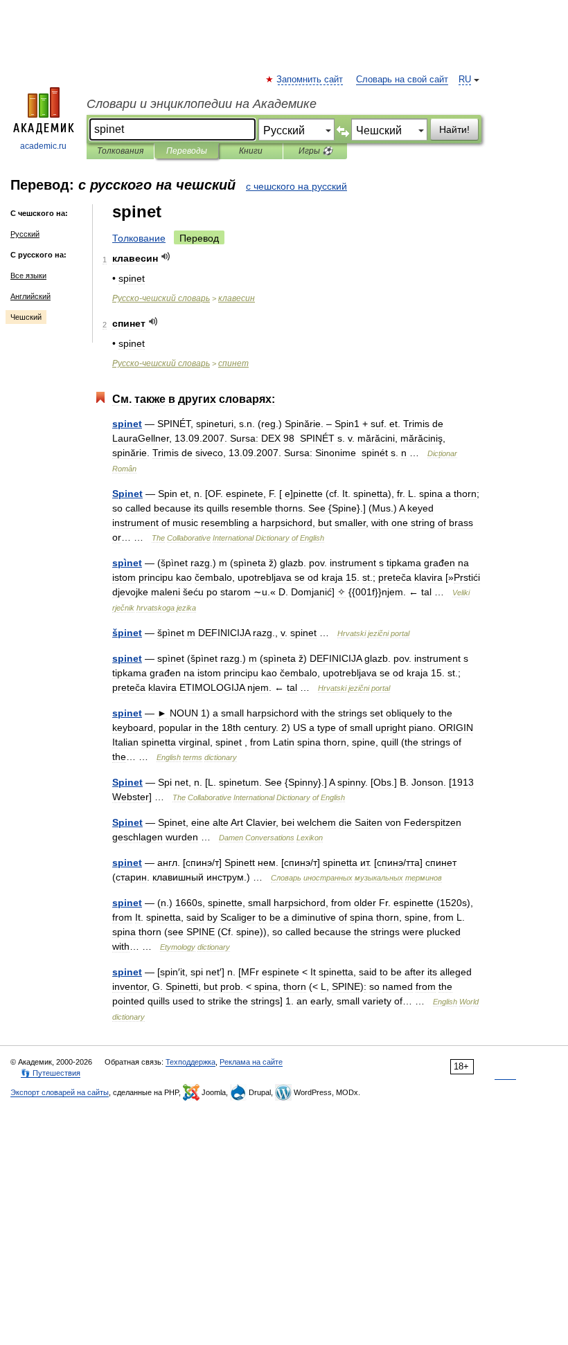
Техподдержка (190, 1062)
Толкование (139, 238)
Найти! (454, 129)
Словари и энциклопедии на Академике (202, 104)
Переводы (186, 151)
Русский (24, 234)
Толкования (120, 151)
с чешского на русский (296, 186)
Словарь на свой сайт (402, 79)
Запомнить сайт (310, 79)
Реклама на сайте (251, 1062)
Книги (251, 151)
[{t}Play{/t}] (166, 256)
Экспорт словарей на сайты (59, 1092)
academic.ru (43, 146)
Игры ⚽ (315, 151)
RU (465, 79)
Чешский (26, 317)
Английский (30, 296)
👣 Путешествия (50, 1073)
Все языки (28, 275)
